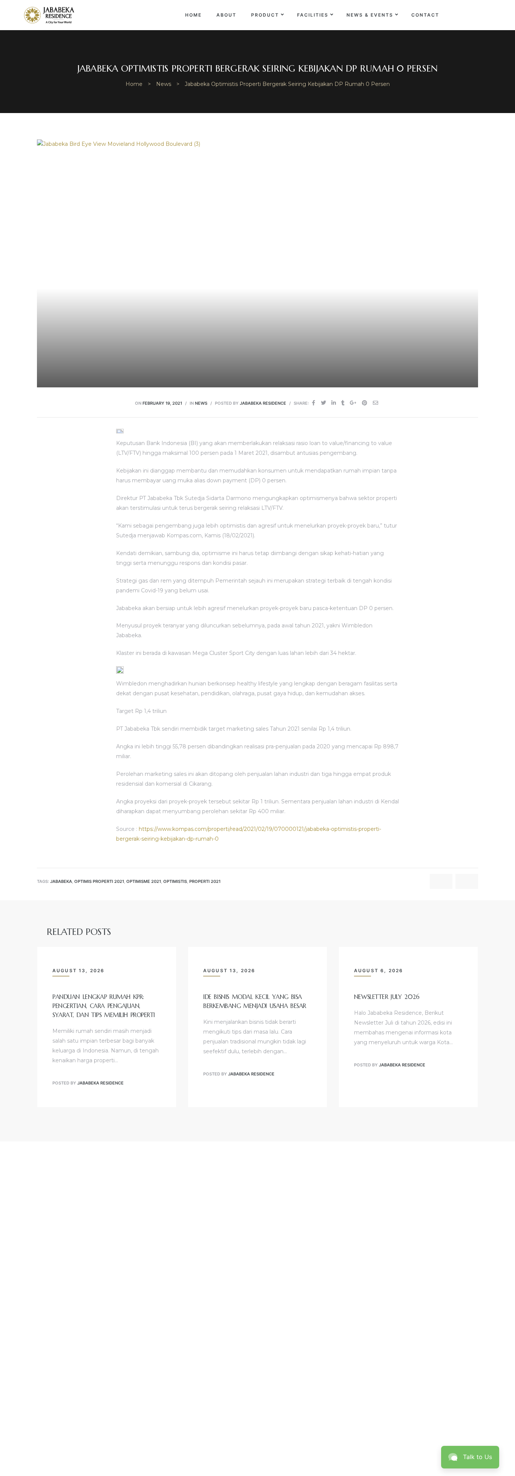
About (226, 15)
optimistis (175, 881)
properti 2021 (205, 881)
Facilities (312, 15)
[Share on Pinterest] (364, 402)
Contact (425, 15)
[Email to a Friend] (375, 402)
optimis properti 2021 (99, 881)
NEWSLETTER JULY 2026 (386, 996)
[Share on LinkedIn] (333, 402)
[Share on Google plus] (353, 402)
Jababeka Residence (263, 403)
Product (265, 15)
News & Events (369, 15)
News (201, 403)
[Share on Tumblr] (343, 402)
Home (193, 15)
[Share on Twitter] (323, 402)
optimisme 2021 (143, 881)
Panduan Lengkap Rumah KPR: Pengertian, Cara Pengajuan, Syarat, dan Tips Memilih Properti (103, 1006)
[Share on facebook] (313, 402)
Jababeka (61, 881)
